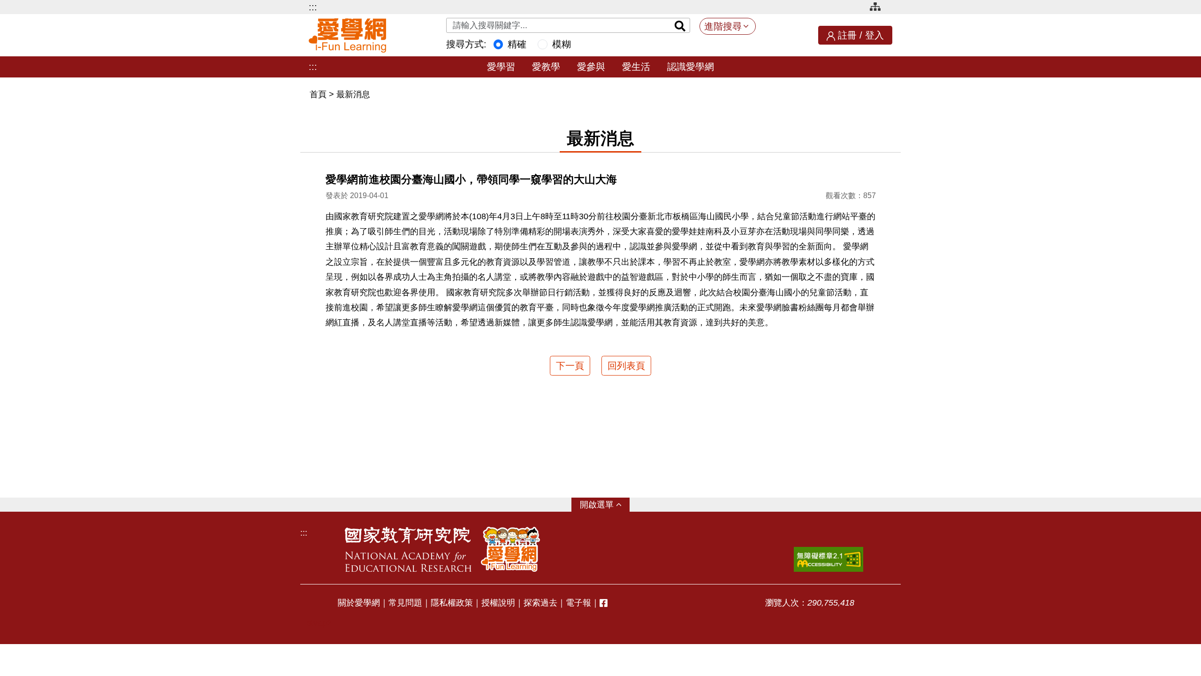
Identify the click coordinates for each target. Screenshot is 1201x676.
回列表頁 (626, 366)
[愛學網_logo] (347, 35)
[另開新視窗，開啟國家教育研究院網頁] (408, 549)
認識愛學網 (690, 66)
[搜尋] (680, 25)
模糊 (561, 44)
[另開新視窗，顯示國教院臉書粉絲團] (604, 603)
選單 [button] (605, 504)
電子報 (578, 602)
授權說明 (498, 602)
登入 (874, 35)
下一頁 (570, 366)
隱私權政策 (452, 602)
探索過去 (540, 602)
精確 (517, 44)
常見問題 (405, 602)
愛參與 (591, 66)
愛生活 (636, 66)
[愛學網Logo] (510, 549)
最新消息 (353, 94)
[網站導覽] (879, 8)
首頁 (319, 94)
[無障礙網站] (828, 559)
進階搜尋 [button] (723, 26)
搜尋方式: (466, 44)
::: (313, 7)
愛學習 (501, 66)
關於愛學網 (359, 602)
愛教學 (546, 66)
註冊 (847, 35)
